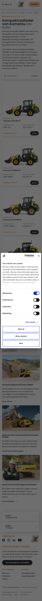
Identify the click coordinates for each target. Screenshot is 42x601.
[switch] (36, 300)
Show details (30, 322)
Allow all (21, 329)
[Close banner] (39, 256)
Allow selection (21, 336)
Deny (21, 343)
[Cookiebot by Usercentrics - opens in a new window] (25, 255)
